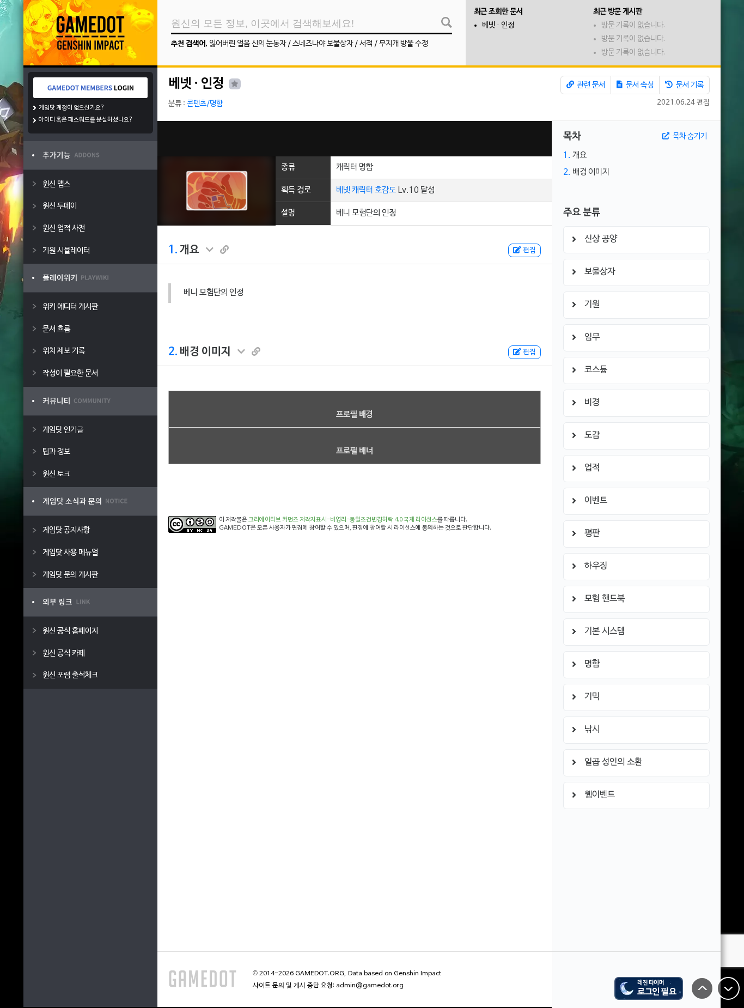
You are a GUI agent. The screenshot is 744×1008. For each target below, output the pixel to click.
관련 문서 (590, 85)
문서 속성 (639, 85)
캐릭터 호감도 (374, 190)
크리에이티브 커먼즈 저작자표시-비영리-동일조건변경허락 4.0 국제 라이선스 (342, 520)
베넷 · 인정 (498, 25)
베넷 (343, 190)
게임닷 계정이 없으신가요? (72, 108)
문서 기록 (689, 85)
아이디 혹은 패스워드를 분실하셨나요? (86, 120)
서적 (366, 44)
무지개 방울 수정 (403, 44)
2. (173, 352)
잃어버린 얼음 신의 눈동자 (247, 44)
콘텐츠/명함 (205, 104)
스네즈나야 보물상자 (322, 44)
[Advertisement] (354, 138)
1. (173, 250)
